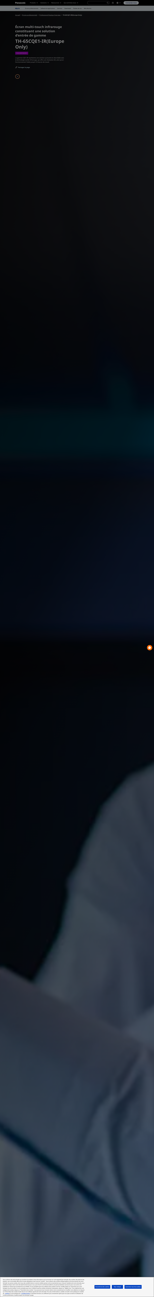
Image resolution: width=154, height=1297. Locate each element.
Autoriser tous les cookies (133, 1287)
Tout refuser (117, 1287)
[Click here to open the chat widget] (149, 647)
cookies (7, 1293)
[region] (77, 1287)
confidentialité (25, 1293)
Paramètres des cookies (102, 1287)
